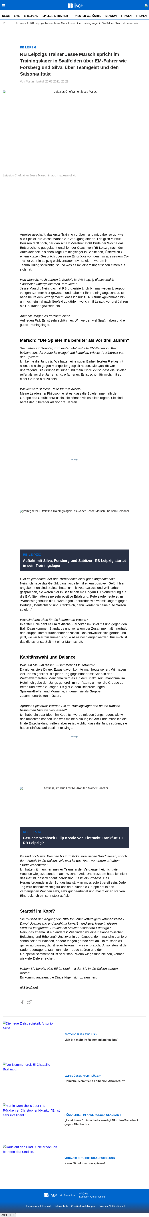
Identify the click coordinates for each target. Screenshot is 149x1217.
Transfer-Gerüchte (86, 15)
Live (17, 15)
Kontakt (46, 1206)
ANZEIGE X (7, 1215)
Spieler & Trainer (55, 15)
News (6, 15)
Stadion (111, 15)
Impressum (32, 1206)
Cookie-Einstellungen (83, 1206)
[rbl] (50, 1195)
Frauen (126, 15)
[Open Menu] (3, 6)
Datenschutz (61, 1206)
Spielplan (31, 15)
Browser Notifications (111, 1206)
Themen (141, 15)
